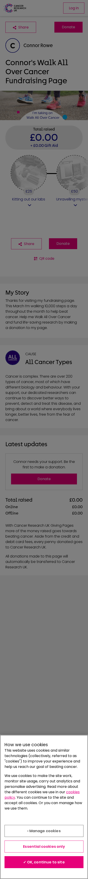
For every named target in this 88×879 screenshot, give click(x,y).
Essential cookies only (44, 846)
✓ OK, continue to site (44, 862)
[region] (44, 807)
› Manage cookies (44, 831)
